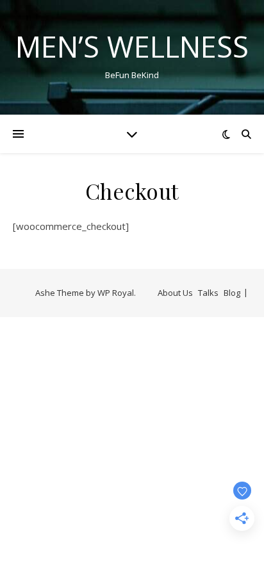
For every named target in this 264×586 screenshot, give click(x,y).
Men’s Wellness (132, 46)
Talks (208, 292)
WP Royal (115, 292)
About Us (175, 292)
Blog (232, 292)
